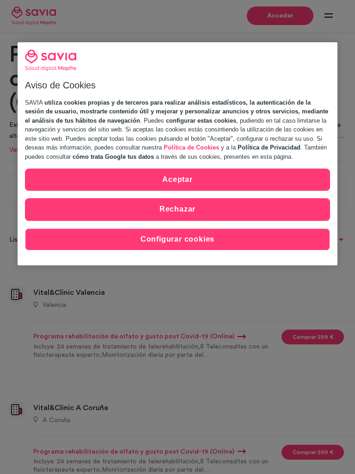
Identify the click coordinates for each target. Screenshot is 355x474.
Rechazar (177, 209)
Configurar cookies (177, 239)
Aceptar (177, 179)
